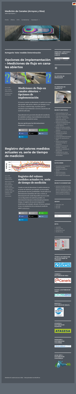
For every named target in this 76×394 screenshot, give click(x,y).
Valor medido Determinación (63, 175)
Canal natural (59, 135)
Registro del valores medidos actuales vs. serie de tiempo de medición (27, 152)
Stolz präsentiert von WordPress (32, 377)
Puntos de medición (61, 174)
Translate (65, 59)
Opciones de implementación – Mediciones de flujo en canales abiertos (28, 63)
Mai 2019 (58, 207)
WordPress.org (59, 231)
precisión (7, 190)
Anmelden (58, 227)
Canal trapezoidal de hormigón (63, 136)
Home (7, 20)
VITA (18, 20)
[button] (23, 130)
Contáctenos (25, 20)
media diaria (11, 187)
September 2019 (60, 204)
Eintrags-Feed (59, 228)
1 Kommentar (8, 196)
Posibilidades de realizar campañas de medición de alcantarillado (62, 154)
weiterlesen (29, 125)
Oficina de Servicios (60, 172)
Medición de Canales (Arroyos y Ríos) (25, 11)
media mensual (8, 189)
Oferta (13, 20)
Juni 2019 (58, 206)
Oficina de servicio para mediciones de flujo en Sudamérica (61, 143)
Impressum (34, 20)
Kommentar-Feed (60, 230)
